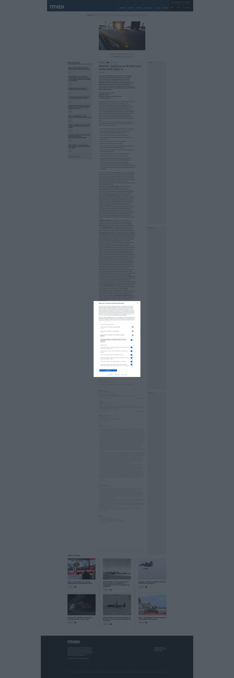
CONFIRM (108, 370)
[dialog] (117, 339)
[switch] (132, 327)
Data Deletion (110, 374)
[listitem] (117, 324)
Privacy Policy (124, 374)
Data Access (117, 374)
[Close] (138, 303)
